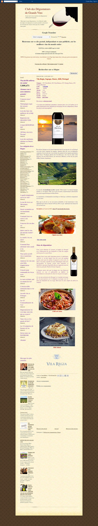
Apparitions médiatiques (25, 151)
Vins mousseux (23, 184)
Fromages (22, 165)
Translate (63, 37)
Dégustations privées (24, 159)
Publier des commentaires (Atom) (52, 432)
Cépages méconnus (24, 156)
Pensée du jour (23, 174)
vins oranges (23, 192)
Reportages (22, 177)
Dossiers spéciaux (24, 157)
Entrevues (22, 162)
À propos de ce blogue (41, 64)
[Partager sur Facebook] (65, 376)
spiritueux (22, 190)
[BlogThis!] (61, 376)
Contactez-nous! (23, 412)
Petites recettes (23, 175)
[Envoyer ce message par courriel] (58, 376)
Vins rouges (23, 189)
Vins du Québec (23, 183)
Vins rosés (22, 187)
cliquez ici (22, 96)
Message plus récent (42, 429)
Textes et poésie (23, 178)
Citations (22, 154)
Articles (22, 153)
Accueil (22, 77)
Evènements (23, 163)
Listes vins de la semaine (25, 171)
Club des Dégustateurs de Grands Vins (35, 10)
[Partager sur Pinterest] (68, 376)
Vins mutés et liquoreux (25, 186)
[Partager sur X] (63, 376)
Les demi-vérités (24, 168)
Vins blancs (22, 181)
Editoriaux (22, 160)
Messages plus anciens (72, 429)
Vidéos (21, 180)
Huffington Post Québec (25, 166)
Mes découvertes (24, 172)
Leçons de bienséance (25, 169)
